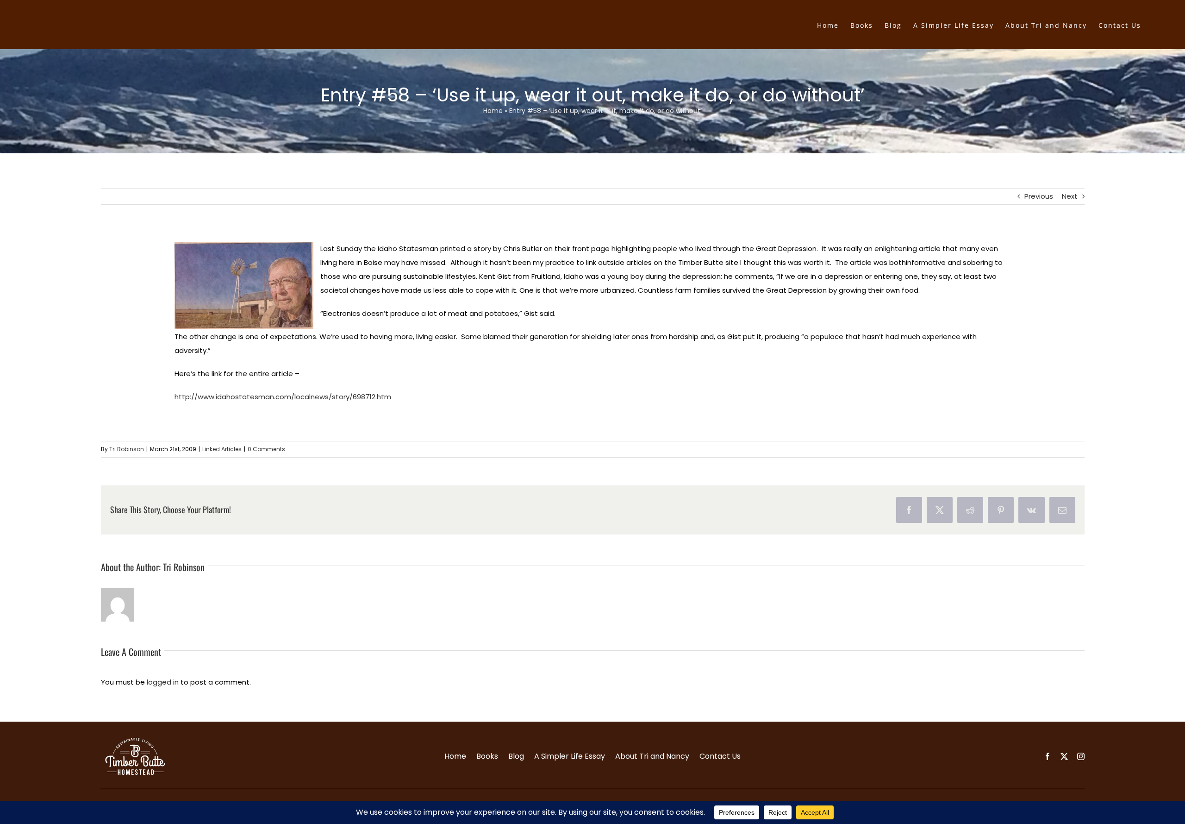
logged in (163, 682)
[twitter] (1064, 756)
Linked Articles (222, 449)
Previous (1038, 196)
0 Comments (266, 449)
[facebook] (1047, 756)
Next (1070, 196)
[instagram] (1081, 756)
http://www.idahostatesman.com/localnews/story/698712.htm (283, 397)
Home (493, 110)
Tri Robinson (126, 449)
